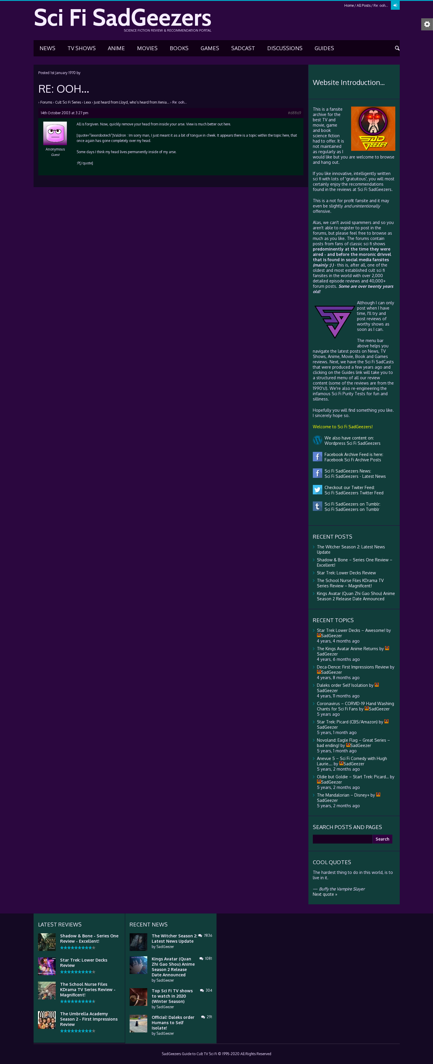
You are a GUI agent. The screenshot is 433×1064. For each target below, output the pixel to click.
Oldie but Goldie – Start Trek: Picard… (353, 776)
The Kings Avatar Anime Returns (347, 648)
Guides (324, 48)
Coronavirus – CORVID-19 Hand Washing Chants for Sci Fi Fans (355, 706)
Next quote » (325, 894)
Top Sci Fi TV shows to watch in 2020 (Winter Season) (172, 996)
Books (179, 48)
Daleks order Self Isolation (342, 685)
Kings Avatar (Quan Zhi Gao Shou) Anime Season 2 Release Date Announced (356, 596)
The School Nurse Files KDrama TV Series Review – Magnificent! (350, 583)
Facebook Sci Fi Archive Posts (351, 459)
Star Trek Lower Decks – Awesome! (351, 630)
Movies (147, 48)
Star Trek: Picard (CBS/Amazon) (347, 721)
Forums (46, 102)
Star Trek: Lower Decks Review (346, 572)
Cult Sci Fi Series (68, 102)
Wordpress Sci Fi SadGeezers (351, 443)
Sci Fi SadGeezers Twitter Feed (353, 492)
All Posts (364, 5)
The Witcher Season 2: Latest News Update (174, 938)
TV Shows (81, 48)
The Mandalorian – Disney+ (343, 794)
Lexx (87, 102)
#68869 (294, 113)
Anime (116, 48)
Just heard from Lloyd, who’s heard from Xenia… (131, 102)
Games (210, 48)
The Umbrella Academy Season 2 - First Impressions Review (89, 1019)
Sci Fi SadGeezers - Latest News (354, 476)
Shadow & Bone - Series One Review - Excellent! (89, 938)
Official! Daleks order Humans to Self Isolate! (173, 1022)
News (47, 48)
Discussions (285, 48)
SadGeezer (165, 946)
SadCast (243, 48)
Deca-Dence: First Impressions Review (353, 666)
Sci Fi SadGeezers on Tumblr (350, 509)
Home (349, 5)
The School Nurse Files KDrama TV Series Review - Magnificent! (87, 989)
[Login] (395, 5)
